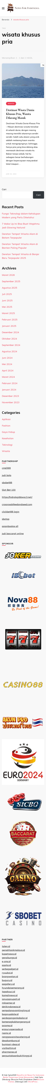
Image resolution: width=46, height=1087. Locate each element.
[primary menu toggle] (3, 8)
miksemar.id (8, 1002)
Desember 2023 (10, 395)
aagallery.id (8, 983)
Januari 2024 (9, 389)
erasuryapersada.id (12, 1029)
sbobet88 (7, 482)
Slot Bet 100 (9, 489)
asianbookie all (10, 526)
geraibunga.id (9, 957)
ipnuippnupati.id (11, 999)
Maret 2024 (8, 376)
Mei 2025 (7, 306)
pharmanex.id (9, 1051)
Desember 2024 (10, 332)
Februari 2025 (9, 319)
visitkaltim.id (9, 1048)
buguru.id (7, 980)
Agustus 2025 (9, 287)
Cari (4, 189)
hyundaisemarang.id (13, 987)
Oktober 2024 (9, 338)
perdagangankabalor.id (14, 1017)
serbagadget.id (10, 968)
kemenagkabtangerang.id (16, 1021)
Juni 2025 (7, 300)
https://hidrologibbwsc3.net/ (17, 497)
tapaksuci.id (8, 991)
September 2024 (11, 345)
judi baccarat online (13, 533)
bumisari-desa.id (11, 1044)
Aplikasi (6, 419)
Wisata (11, 103)
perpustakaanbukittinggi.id (17, 1055)
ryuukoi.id (7, 972)
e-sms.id (6, 961)
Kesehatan (8, 438)
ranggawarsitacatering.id (16, 1036)
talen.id (6, 946)
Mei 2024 (7, 364)
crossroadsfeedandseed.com (17, 504)
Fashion (6, 425)
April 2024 (7, 370)
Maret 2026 (8, 274)
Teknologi (7, 444)
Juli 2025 (7, 294)
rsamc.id (6, 1032)
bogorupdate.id (10, 1014)
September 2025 (11, 281)
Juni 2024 (7, 357)
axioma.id (7, 1025)
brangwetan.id (10, 976)
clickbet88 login (10, 511)
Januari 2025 (9, 325)
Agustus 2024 (9, 351)
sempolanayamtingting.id (16, 1010)
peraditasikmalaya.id (13, 950)
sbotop (5, 518)
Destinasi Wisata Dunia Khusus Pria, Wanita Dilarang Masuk (20, 114)
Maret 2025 (8, 313)
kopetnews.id (9, 953)
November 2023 (10, 402)
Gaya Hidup (8, 431)
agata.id (6, 965)
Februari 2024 (9, 383)
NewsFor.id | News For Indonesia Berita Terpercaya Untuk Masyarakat (23, 1076)
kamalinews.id (10, 995)
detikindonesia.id (11, 1006)
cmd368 (6, 467)
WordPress (32, 1082)
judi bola (6, 475)
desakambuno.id (11, 1040)
